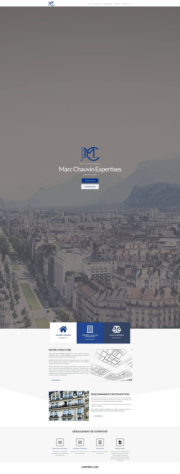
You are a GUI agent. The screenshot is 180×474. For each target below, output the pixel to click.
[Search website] (131, 3)
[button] (90, 180)
